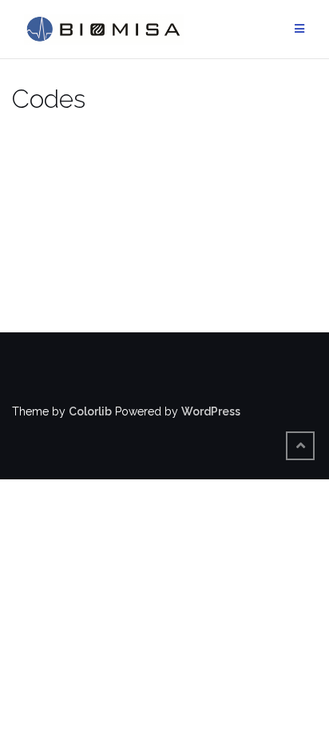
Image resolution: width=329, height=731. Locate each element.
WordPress (210, 411)
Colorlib (90, 411)
